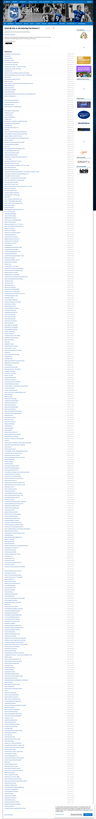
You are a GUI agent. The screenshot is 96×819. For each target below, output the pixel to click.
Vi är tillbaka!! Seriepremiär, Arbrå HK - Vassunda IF (15, 501)
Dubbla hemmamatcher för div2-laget (12, 302)
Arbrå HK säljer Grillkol (9, 707)
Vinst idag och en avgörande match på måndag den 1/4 (16, 173)
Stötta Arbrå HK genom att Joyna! (11, 163)
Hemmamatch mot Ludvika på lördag (12, 476)
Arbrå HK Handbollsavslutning (11, 711)
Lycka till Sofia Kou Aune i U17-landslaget (13, 577)
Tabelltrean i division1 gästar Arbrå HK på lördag (14, 640)
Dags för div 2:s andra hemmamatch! (12, 232)
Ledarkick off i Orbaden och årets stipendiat (14, 438)
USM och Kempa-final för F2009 (11, 169)
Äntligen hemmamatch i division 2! (11, 239)
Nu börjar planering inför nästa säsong (12, 701)
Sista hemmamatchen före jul (10, 764)
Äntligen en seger (8, 396)
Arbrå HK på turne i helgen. (10, 749)
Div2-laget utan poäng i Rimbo (11, 726)
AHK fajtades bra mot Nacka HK (11, 547)
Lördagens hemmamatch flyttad (11, 400)
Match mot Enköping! (9, 339)
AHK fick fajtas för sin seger (10, 753)
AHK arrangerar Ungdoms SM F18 (11, 465)
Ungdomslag (23, 1)
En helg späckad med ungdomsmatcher (13, 413)
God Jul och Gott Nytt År (9, 211)
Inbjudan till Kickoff (8, 682)
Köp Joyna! (6, 146)
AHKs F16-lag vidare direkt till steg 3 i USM (13, 495)
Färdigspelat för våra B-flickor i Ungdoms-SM (14, 745)
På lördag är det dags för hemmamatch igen (14, 642)
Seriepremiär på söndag (9, 671)
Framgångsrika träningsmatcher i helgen (13, 247)
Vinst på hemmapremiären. (10, 234)
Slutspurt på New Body (9, 543)
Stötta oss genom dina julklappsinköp (12, 220)
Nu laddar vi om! (7, 119)
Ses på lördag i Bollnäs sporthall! (11, 102)
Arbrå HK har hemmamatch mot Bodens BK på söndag (16, 545)
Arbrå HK (7, 1)
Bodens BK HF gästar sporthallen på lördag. (13, 627)
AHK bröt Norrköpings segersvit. (11, 100)
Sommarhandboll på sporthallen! (11, 144)
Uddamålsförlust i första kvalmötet (12, 175)
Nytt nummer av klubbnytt (9, 230)
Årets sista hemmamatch (9, 318)
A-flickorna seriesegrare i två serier (12, 724)
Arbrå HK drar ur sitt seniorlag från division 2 (21, 28)
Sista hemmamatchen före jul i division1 (13, 570)
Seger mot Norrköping (9, 85)
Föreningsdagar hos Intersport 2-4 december (14, 652)
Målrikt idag (7, 762)
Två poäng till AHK (8, 728)
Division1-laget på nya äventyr (10, 600)
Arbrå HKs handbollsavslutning (11, 516)
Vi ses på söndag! (8, 115)
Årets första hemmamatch (10, 404)
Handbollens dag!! (8, 358)
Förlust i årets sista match (10, 316)
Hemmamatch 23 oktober (10, 417)
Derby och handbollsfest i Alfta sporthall (13, 713)
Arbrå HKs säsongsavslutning (10, 154)
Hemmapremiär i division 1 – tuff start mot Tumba (15, 66)
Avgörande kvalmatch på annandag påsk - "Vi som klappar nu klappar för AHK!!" (21, 171)
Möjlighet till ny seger (9, 344)
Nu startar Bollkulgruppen (10, 585)
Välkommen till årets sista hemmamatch (13, 411)
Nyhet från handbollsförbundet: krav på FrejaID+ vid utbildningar (18, 75)
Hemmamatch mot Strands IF (10, 648)
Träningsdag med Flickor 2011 (11, 312)
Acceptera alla (88, 814)
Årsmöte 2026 (7, 56)
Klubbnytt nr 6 (7, 352)
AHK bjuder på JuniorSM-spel (10, 678)
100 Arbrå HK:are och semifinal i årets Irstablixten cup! (16, 276)
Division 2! (6, 440)
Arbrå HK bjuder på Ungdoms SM (11, 663)
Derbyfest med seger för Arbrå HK (11, 802)
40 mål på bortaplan (8, 793)
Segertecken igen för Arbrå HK (11, 346)
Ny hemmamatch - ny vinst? (10, 348)
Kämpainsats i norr (8, 556)
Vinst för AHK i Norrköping (10, 310)
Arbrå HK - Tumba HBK (9, 539)
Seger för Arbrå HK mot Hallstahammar (12, 106)
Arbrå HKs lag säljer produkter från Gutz (13, 625)
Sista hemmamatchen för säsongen (12, 474)
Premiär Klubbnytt (8, 430)
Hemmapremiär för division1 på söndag (13, 661)
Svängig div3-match (8, 665)
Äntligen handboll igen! (9, 423)
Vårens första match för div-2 (10, 402)
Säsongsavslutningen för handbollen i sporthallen (15, 705)
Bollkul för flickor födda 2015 (10, 432)
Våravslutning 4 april (8, 281)
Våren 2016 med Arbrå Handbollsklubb (12, 715)
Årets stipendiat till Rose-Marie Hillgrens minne (14, 148)
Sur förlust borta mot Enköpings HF (12, 291)
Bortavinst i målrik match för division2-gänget (14, 747)
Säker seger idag (8, 734)
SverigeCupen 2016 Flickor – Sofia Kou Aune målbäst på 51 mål (18, 655)
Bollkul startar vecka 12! (9, 285)
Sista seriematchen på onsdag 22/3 (12, 619)
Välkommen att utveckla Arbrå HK (11, 694)
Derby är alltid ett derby (9, 91)
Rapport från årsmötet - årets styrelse (12, 369)
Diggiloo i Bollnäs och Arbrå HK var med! (13, 136)
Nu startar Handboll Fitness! (10, 253)
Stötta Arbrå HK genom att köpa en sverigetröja (14, 444)
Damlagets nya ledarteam (10, 371)
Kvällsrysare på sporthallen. (10, 552)
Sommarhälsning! (8, 365)
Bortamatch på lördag (9, 741)
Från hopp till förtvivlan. (9, 560)
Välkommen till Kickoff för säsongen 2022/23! (14, 360)
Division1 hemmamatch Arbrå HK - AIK (12, 659)
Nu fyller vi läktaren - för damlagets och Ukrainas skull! (16, 386)
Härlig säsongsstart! (8, 428)
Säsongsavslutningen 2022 (10, 377)
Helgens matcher (8, 657)
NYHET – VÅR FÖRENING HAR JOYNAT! (12, 201)
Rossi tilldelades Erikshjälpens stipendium (13, 608)
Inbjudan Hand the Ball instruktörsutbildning (13, 268)
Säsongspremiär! (8, 356)
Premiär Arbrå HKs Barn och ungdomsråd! (13, 203)
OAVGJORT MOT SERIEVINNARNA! (11, 289)
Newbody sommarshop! (9, 257)
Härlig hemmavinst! (8, 415)
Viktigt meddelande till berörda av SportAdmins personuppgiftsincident (20, 94)
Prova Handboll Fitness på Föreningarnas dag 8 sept (15, 133)
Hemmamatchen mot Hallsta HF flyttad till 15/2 (14, 482)
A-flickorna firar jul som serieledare (12, 646)
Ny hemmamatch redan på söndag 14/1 (13, 562)
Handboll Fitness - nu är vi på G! (11, 266)
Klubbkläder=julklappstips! (10, 213)
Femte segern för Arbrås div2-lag (11, 110)
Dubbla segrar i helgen (9, 205)
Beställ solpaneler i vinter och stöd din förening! (14, 484)
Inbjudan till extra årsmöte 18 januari (12, 455)
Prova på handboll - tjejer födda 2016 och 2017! (14, 293)
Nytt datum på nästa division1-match (12, 554)
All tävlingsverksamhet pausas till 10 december (14, 457)
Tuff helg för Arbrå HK (9, 669)
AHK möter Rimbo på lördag (10, 489)
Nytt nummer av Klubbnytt (10, 373)
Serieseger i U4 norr (8, 718)
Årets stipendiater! (8, 58)
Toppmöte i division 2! (9, 333)
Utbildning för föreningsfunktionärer (12, 583)
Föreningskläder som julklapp (10, 329)
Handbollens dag (8, 70)
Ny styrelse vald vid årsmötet (10, 262)
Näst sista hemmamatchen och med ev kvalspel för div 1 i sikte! (18, 186)
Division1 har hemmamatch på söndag (12, 575)
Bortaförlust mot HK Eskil (9, 304)
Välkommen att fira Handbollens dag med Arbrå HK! (15, 131)
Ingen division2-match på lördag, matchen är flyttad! (15, 781)
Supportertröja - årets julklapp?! (11, 327)
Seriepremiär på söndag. (9, 589)
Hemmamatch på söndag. (10, 581)
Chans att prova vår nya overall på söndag (13, 676)
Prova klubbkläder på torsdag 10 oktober (13, 493)
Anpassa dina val (60, 814)
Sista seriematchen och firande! (11, 182)
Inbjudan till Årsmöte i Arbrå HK (11, 512)
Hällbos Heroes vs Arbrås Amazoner (12, 699)
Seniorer (14, 1)
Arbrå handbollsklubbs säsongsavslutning (13, 278)
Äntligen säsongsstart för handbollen (12, 804)
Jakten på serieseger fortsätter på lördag (13, 730)
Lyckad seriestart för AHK (10, 587)
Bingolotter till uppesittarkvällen (11, 407)
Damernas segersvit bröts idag (11, 774)
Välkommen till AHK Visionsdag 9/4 (12, 709)
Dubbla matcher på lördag (10, 650)
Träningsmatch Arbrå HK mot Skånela (12, 602)
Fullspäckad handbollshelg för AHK (12, 633)
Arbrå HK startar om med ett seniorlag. (12, 514)
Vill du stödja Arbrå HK (9, 596)
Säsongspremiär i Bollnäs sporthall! (12, 123)
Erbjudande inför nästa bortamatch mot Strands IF (15, 638)
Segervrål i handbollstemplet (10, 720)
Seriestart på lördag (8, 463)
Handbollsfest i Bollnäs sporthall (11, 673)
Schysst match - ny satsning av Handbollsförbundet (15, 121)
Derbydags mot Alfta (9, 297)
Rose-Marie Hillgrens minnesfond (11, 192)
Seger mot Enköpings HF (9, 117)
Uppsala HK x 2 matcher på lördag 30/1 (12, 743)
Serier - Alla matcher (44, 1)
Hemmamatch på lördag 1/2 (10, 480)
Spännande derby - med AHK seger (12, 194)
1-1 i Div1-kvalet (7, 159)
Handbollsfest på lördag (9, 799)
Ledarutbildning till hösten (10, 703)
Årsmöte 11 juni (7, 264)
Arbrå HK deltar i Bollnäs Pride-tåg (11, 505)
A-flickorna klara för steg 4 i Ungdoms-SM (13, 751)
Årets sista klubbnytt (8, 323)
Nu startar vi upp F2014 (9, 499)
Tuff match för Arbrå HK (9, 388)
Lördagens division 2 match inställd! (12, 335)
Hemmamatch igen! (8, 394)
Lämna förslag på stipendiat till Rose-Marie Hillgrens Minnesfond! (18, 83)
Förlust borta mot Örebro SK (10, 320)
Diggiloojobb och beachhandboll (11, 362)
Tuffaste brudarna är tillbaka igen (11, 507)
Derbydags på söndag (9, 541)
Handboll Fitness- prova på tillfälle (11, 274)
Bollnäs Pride (7, 604)
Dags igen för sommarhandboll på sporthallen (14, 142)
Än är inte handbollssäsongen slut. (12, 617)
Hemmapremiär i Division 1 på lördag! (12, 68)
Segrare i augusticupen (9, 686)
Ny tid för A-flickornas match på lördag (12, 778)
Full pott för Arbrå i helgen (10, 215)
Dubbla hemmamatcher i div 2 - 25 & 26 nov (13, 224)
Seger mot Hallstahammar (10, 96)
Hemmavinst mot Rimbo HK (10, 797)
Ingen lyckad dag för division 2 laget (12, 739)
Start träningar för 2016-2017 (10, 243)
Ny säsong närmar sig (9, 806)
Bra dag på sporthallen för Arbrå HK (12, 629)
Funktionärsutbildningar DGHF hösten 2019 (13, 503)
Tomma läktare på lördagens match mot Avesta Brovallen (16, 472)
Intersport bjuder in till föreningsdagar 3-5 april (14, 533)
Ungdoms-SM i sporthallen (10, 795)
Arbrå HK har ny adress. (9, 564)
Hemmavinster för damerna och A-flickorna (13, 770)
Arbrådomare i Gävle (8, 112)
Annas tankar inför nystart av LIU (11, 127)
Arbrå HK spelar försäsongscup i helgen (13, 688)
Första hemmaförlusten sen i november (12, 161)
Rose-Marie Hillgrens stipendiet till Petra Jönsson (15, 808)
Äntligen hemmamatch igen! (10, 398)
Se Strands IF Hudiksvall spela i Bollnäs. (13, 522)
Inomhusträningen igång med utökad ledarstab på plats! (16, 138)
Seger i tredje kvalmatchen (10, 167)
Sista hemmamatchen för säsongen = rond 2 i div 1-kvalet (16, 165)
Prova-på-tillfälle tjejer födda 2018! (11, 150)
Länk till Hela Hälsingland (10, 34)
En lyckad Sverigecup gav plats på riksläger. (13, 524)
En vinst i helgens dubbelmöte (10, 299)
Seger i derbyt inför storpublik (10, 325)
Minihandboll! (7, 196)
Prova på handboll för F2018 (10, 190)
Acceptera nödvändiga (76, 814)
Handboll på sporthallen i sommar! (11, 260)
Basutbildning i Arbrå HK (9, 667)
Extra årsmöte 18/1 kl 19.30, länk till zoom (13, 453)
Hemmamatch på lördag (9, 491)
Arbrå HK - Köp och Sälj (9, 331)
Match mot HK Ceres (8, 419)
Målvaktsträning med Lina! (10, 306)
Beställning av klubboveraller (10, 785)
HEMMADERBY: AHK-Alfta (10, 218)
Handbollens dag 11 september (11, 436)
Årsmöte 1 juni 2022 (8, 375)
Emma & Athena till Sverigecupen (11, 62)
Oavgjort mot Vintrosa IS (9, 228)
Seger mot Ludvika (8, 81)
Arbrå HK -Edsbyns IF (9, 461)
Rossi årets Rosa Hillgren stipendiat (12, 610)
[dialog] (74, 810)
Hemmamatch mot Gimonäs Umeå (11, 621)
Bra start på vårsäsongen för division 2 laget (14, 757)
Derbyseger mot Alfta (9, 104)
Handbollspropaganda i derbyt (11, 295)
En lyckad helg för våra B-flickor (11, 791)
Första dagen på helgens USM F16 (11, 497)
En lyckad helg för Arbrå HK (10, 732)
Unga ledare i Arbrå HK (9, 60)
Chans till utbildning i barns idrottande (12, 434)
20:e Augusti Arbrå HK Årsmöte (11, 470)
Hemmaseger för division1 (10, 573)
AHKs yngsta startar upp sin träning (12, 684)
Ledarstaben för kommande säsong (12, 54)
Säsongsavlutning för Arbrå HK (11, 612)
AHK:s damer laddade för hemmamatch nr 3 (13, 226)
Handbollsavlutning (8, 535)
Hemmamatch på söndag (10, 549)
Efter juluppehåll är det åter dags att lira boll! (13, 209)
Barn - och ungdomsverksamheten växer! (13, 199)
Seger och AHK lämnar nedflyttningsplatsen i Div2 (15, 392)
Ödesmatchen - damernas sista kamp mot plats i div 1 (16, 157)
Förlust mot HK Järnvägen (10, 89)
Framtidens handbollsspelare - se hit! (12, 251)
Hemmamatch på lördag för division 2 (12, 768)
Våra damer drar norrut (9, 558)
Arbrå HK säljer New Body (10, 449)
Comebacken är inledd (9, 510)
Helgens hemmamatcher (9, 772)
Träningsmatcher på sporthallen (11, 249)
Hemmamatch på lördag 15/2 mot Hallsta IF (13, 478)
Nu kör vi (6, 690)
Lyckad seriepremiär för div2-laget (11, 354)
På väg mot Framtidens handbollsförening (13, 270)
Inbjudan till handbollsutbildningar (11, 468)
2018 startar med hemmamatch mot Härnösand (14, 566)
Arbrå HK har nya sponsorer (10, 692)
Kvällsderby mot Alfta (9, 486)
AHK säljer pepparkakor (9, 459)
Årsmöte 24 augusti (8, 140)
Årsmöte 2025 (7, 77)
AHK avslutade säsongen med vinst (12, 79)
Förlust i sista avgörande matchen (11, 152)
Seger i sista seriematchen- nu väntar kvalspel (14, 180)
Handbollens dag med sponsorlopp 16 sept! (14, 255)
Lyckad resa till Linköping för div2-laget (12, 350)
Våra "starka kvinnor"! (9, 283)
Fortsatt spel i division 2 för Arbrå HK (12, 381)
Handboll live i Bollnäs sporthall (11, 337)
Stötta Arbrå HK (7, 447)
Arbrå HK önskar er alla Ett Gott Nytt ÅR (12, 760)
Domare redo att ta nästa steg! (11, 64)
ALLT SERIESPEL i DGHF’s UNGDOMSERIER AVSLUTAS (16, 451)
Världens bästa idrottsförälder (11, 594)
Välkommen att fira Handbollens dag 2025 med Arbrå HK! (16, 73)
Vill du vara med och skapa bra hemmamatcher (14, 598)
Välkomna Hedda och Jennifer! (11, 272)
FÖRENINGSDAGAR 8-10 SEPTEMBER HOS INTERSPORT (16, 680)
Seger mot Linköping (9, 87)
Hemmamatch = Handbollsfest (11, 789)
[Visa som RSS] (53, 28)
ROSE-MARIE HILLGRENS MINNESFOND (13, 537)
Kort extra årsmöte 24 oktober (10, 236)
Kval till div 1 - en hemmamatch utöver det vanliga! (15, 178)
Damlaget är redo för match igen (11, 241)
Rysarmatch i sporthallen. (9, 623)
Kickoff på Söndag (8, 591)
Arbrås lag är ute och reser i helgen (12, 776)
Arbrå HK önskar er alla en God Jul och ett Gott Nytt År (16, 644)
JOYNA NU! (6, 129)
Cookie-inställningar (8, 814)
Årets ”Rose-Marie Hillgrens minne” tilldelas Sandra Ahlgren (17, 528)
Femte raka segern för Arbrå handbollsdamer (14, 787)
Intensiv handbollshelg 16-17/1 (11, 755)
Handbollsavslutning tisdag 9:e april (12, 518)
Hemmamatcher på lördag (10, 636)
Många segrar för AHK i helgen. (11, 766)
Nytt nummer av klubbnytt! (10, 188)
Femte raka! (7, 341)
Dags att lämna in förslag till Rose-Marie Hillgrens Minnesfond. (18, 442)
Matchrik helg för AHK (9, 579)
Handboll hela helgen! (9, 207)
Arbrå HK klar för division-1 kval (11, 184)
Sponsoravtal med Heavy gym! (11, 367)
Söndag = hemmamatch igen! (10, 390)
